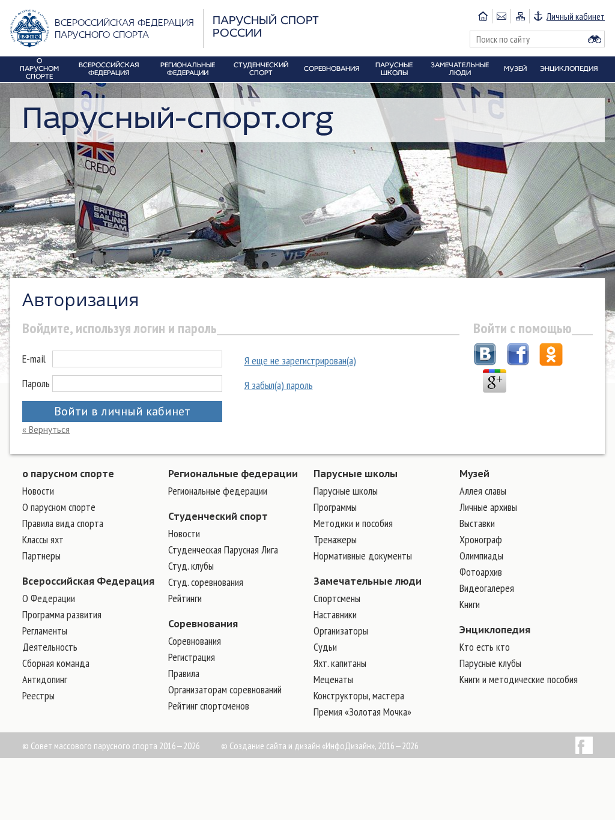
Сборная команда (55, 663)
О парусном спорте (58, 507)
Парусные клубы (490, 663)
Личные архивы (488, 507)
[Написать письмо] (501, 16)
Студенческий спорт (218, 516)
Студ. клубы (191, 566)
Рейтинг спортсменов (208, 706)
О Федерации (48, 598)
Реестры (38, 695)
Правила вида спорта (62, 523)
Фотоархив (480, 572)
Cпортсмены (337, 598)
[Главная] (483, 16)
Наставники (335, 614)
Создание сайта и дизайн (274, 746)
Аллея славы (482, 491)
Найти (594, 39)
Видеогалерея (486, 588)
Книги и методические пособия (518, 679)
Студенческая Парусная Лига (223, 549)
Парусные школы (356, 474)
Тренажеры (335, 539)
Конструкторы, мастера (359, 695)
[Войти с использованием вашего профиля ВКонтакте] (485, 356)
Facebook (584, 745)
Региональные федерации (233, 474)
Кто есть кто (484, 647)
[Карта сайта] (519, 16)
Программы (335, 507)
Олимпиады (481, 555)
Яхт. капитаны (340, 663)
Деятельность (49, 647)
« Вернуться (46, 429)
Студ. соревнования (205, 582)
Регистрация (191, 657)
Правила (183, 673)
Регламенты (44, 631)
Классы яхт (43, 539)
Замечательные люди (368, 581)
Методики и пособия (353, 523)
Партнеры (41, 555)
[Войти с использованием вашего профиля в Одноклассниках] (551, 356)
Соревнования (203, 624)
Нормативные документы (363, 555)
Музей (474, 474)
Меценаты (333, 679)
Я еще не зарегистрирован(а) (300, 360)
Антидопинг (44, 679)
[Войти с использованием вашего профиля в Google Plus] (494, 382)
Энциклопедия (494, 630)
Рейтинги (185, 598)
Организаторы (341, 631)
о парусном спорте (68, 474)
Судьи (325, 647)
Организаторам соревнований (225, 689)
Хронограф (480, 539)
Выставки (477, 523)
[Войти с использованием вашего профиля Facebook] (518, 356)
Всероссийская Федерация (88, 581)
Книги (469, 604)
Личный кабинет (576, 16)
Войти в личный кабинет (122, 411)
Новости (38, 491)
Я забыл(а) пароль (278, 385)
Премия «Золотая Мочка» (362, 712)
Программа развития (61, 614)
